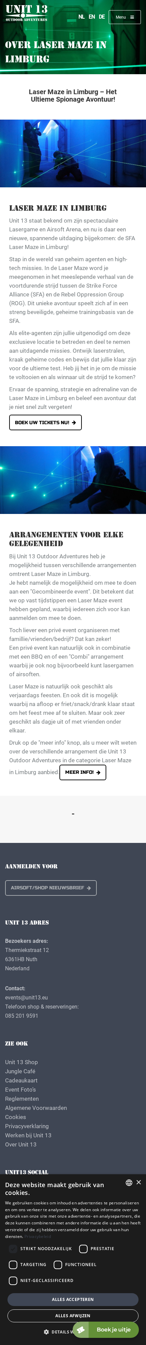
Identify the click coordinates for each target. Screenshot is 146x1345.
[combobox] (129, 1182)
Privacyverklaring (27, 1126)
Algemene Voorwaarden (36, 1108)
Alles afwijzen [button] (73, 1316)
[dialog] (73, 1259)
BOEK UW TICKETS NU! (42, 423)
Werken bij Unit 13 (28, 1135)
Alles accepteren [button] (73, 1299)
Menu (121, 17)
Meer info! (79, 772)
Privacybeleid (37, 1236)
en (92, 16)
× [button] (138, 1182)
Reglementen (22, 1098)
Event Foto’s (20, 1089)
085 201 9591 (21, 1015)
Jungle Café (20, 1071)
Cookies (15, 1117)
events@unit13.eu (26, 997)
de (102, 16)
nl (81, 16)
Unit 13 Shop (21, 1062)
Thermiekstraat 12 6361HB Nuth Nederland (27, 959)
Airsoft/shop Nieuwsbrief (47, 888)
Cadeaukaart (21, 1080)
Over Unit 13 (21, 1144)
